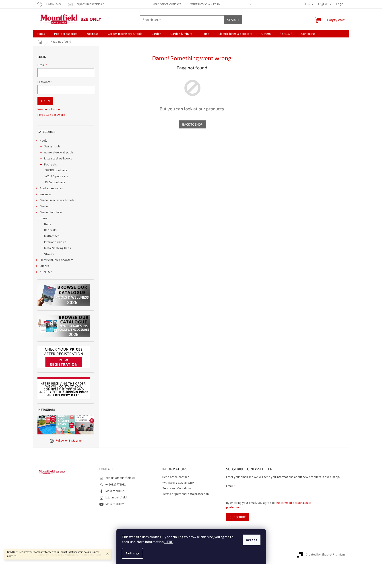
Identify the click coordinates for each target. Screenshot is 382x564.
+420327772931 (115, 484)
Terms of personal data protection (185, 494)
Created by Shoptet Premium (325, 555)
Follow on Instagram (69, 440)
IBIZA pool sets (55, 182)
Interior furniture (55, 242)
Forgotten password (51, 115)
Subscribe (238, 517)
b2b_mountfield (116, 497)
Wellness (46, 194)
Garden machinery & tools (57, 200)
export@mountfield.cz (120, 478)
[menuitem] (41, 33)
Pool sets (50, 164)
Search (233, 20)
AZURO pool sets (56, 176)
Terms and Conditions (177, 488)
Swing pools (52, 146)
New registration (48, 109)
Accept (251, 539)
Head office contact (167, 4)
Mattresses (52, 236)
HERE (168, 541)
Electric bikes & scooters (56, 260)
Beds (47, 224)
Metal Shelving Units (57, 248)
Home (43, 218)
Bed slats (50, 230)
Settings (132, 553)
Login (45, 101)
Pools (43, 140)
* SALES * (46, 272)
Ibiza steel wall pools (58, 158)
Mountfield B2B (115, 491)
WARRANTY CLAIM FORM (205, 4)
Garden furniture (51, 212)
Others (44, 266)
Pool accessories (51, 188)
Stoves (49, 254)
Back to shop (192, 124)
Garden (45, 206)
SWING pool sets (56, 170)
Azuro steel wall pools (59, 152)
